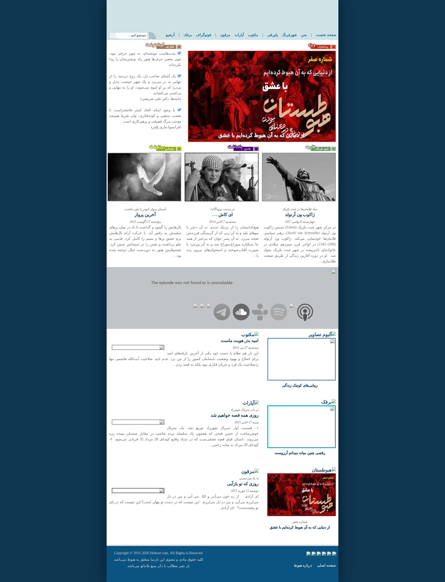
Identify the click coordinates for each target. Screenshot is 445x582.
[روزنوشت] (165, 150)
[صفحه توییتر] (329, 555)
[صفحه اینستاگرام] (319, 555)
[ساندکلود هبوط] (314, 555)
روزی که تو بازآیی (243, 483)
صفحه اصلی (326, 565)
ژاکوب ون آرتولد (300, 214)
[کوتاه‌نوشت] (162, 48)
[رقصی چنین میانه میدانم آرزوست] (301, 445)
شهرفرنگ (289, 35)
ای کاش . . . (222, 214)
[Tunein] (260, 313)
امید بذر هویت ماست (240, 340)
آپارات (239, 35)
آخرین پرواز (145, 214)
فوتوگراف (203, 35)
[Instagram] (202, 307)
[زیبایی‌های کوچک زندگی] (301, 378)
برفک (188, 35)
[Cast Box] (292, 307)
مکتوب (253, 35)
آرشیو (170, 35)
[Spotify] (278, 313)
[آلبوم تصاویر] (322, 335)
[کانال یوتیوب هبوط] (324, 555)
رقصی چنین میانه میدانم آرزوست (300, 453)
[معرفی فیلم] (251, 403)
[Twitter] (209, 307)
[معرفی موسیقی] (250, 472)
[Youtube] (195, 307)
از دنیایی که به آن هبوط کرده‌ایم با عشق (261, 135)
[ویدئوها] (328, 402)
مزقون (225, 35)
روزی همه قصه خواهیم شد (235, 415)
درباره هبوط (303, 565)
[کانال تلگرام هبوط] (308, 555)
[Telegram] (221, 313)
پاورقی (272, 35)
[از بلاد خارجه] (320, 150)
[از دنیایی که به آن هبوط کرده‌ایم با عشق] (262, 141)
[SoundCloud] (241, 313)
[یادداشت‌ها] (242, 150)
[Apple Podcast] (305, 313)
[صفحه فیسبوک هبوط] (334, 555)
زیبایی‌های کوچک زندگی (300, 385)
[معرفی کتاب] (250, 335)
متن (304, 35)
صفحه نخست (326, 35)
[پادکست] (324, 470)
